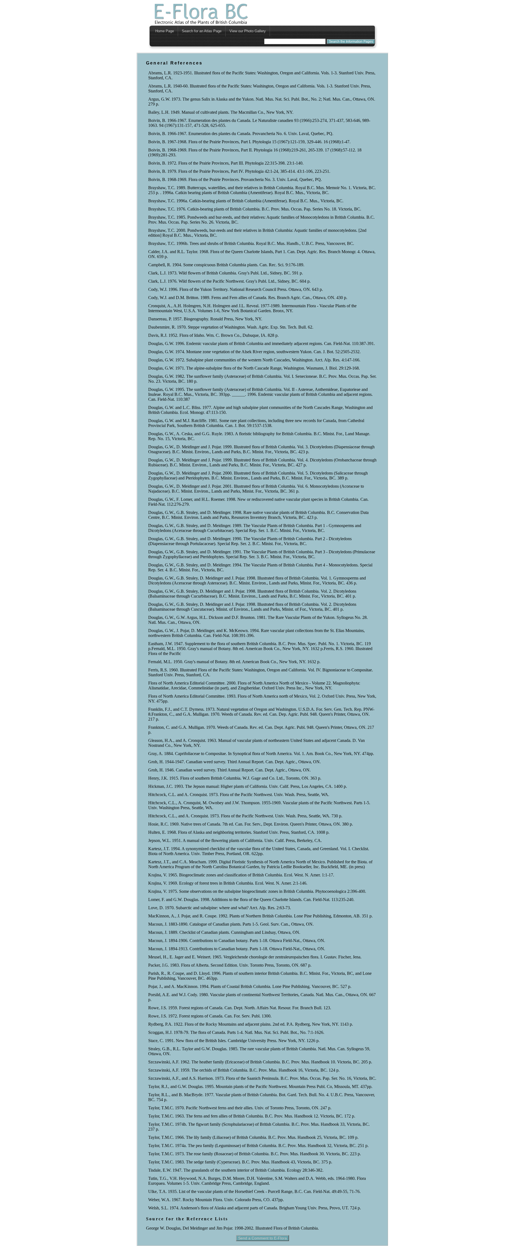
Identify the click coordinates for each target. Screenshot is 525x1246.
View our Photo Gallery (247, 31)
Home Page (164, 31)
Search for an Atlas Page (201, 31)
